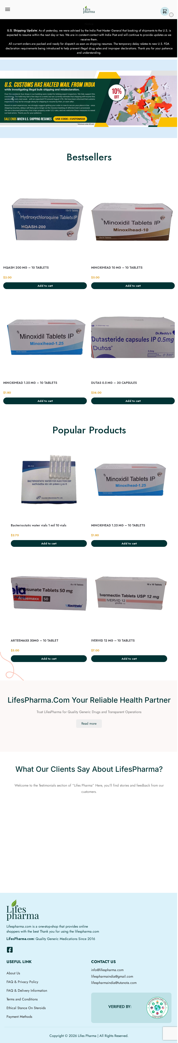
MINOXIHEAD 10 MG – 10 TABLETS (116, 267)
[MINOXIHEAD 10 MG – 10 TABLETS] (133, 221)
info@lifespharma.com (107, 969)
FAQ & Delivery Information (27, 990)
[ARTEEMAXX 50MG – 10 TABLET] (49, 594)
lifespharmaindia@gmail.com (112, 976)
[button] (166, 12)
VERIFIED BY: (120, 1007)
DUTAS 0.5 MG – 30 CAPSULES (114, 383)
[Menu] (11, 9)
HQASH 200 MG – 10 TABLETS (26, 267)
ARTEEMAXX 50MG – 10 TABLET (34, 640)
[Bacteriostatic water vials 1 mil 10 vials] (49, 479)
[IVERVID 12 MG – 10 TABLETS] (129, 594)
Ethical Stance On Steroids (26, 1007)
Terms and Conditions (22, 999)
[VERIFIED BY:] (157, 1008)
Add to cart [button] (45, 286)
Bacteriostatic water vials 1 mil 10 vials (38, 525)
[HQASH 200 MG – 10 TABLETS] (45, 221)
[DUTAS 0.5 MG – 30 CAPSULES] (133, 337)
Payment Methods (19, 1016)
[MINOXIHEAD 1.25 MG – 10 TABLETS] (45, 337)
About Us (13, 973)
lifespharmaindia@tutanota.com (114, 982)
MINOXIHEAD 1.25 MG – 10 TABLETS (30, 383)
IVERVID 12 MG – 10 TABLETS (113, 640)
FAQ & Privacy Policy (22, 981)
